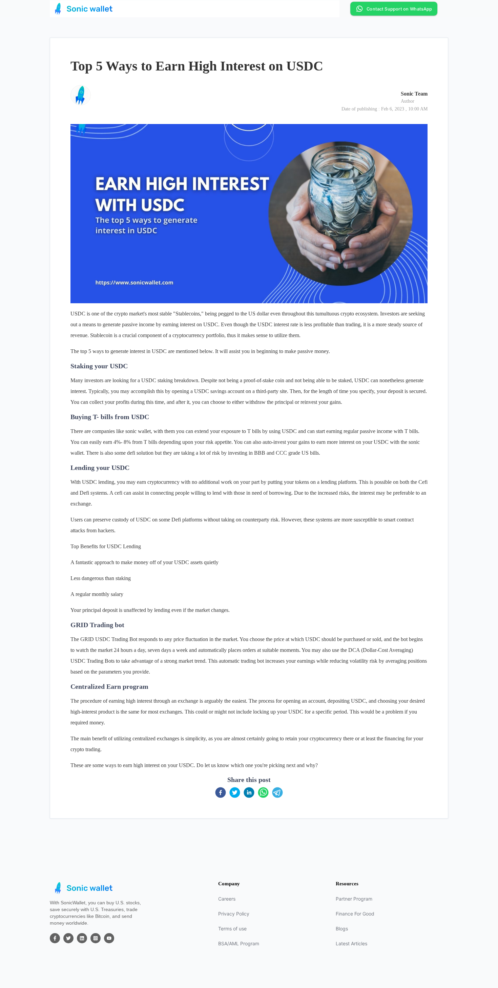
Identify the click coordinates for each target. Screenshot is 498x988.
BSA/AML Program (238, 943)
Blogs (342, 928)
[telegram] (277, 792)
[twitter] (234, 792)
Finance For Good (355, 914)
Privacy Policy (233, 914)
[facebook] (220, 792)
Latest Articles (351, 943)
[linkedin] (249, 792)
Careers (226, 899)
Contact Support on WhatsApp (399, 9)
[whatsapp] (263, 792)
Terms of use (232, 928)
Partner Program (354, 899)
